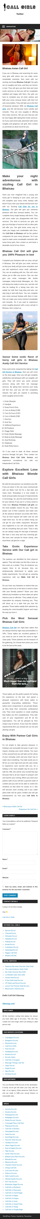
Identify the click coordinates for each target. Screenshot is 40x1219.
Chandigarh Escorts (12, 1037)
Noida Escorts (10, 1068)
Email (5, 868)
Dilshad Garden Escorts (13, 1179)
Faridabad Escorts (11, 1052)
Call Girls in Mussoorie (13, 1190)
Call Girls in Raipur (11, 1195)
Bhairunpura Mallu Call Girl (13, 806)
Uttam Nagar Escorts (12, 1145)
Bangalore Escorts (11, 1040)
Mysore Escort (10, 930)
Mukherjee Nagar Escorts (14, 1184)
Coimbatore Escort (11, 947)
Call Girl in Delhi (10, 1046)
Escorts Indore (10, 1057)
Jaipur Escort (9, 1065)
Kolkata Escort (10, 942)
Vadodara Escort (11, 939)
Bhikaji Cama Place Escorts (15, 1156)
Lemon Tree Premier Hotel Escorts (17, 986)
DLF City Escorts (11, 1182)
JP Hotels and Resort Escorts (15, 983)
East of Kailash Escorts (13, 1148)
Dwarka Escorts (10, 1112)
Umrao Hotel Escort (12, 977)
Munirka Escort (10, 1054)
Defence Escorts (11, 1173)
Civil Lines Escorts (11, 1170)
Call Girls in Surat (11, 1201)
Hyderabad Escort (11, 950)
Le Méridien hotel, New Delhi (15, 975)
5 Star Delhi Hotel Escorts (14, 980)
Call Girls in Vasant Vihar (13, 1204)
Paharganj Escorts (11, 1115)
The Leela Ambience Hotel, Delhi (16, 969)
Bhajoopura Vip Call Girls (27, 809)
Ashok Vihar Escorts (12, 1154)
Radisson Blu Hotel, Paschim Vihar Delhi (19, 966)
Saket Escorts (10, 1134)
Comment (6, 829)
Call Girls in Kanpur (12, 1198)
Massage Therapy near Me (14, 1063)
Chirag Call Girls (11, 1168)
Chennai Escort (10, 933)
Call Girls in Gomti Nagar (14, 1193)
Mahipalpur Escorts (12, 1117)
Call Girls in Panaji (11, 1207)
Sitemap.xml (8, 1004)
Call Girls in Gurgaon (12, 1060)
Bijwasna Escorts (11, 1162)
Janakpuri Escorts (11, 1142)
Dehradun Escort (11, 936)
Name (5, 859)
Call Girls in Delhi (8, 917)
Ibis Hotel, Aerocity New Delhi (15, 972)
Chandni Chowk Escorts (13, 1165)
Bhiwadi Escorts (10, 1159)
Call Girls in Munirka (12, 1129)
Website (5, 877)
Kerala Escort (10, 944)
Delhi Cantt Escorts (12, 1176)
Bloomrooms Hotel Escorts (14, 989)
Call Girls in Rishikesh (12, 1187)
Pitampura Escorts (11, 1126)
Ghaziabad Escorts (12, 1131)
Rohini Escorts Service (13, 1120)
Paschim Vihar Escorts (13, 1140)
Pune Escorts (10, 1049)
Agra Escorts (9, 1071)
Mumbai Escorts (11, 1043)
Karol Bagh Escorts (12, 1137)
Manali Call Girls (11, 955)
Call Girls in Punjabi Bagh (14, 1209)
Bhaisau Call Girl (9, 628)
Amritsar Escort (10, 1074)
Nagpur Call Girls (11, 953)
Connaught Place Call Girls (14, 1123)
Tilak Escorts (9, 1151)
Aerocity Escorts (11, 1109)
